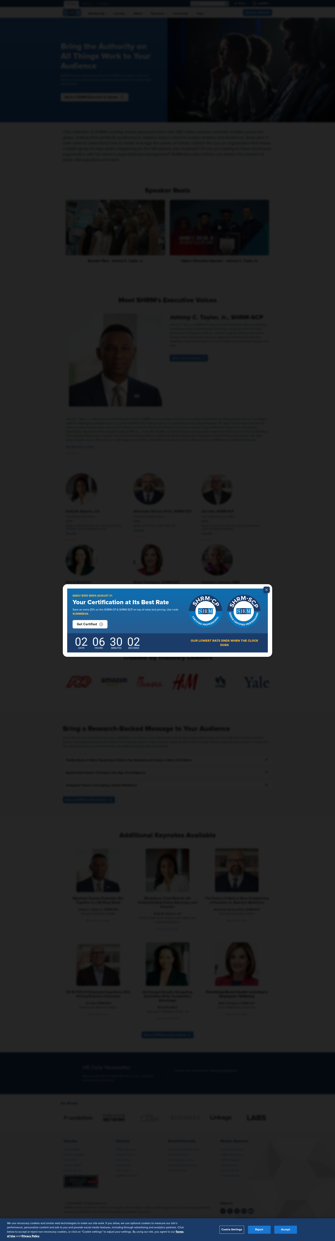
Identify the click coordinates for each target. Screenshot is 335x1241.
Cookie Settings (231, 1229)
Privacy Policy (30, 1236)
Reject (259, 1229)
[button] (90, 624)
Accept (285, 1229)
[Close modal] (266, 590)
